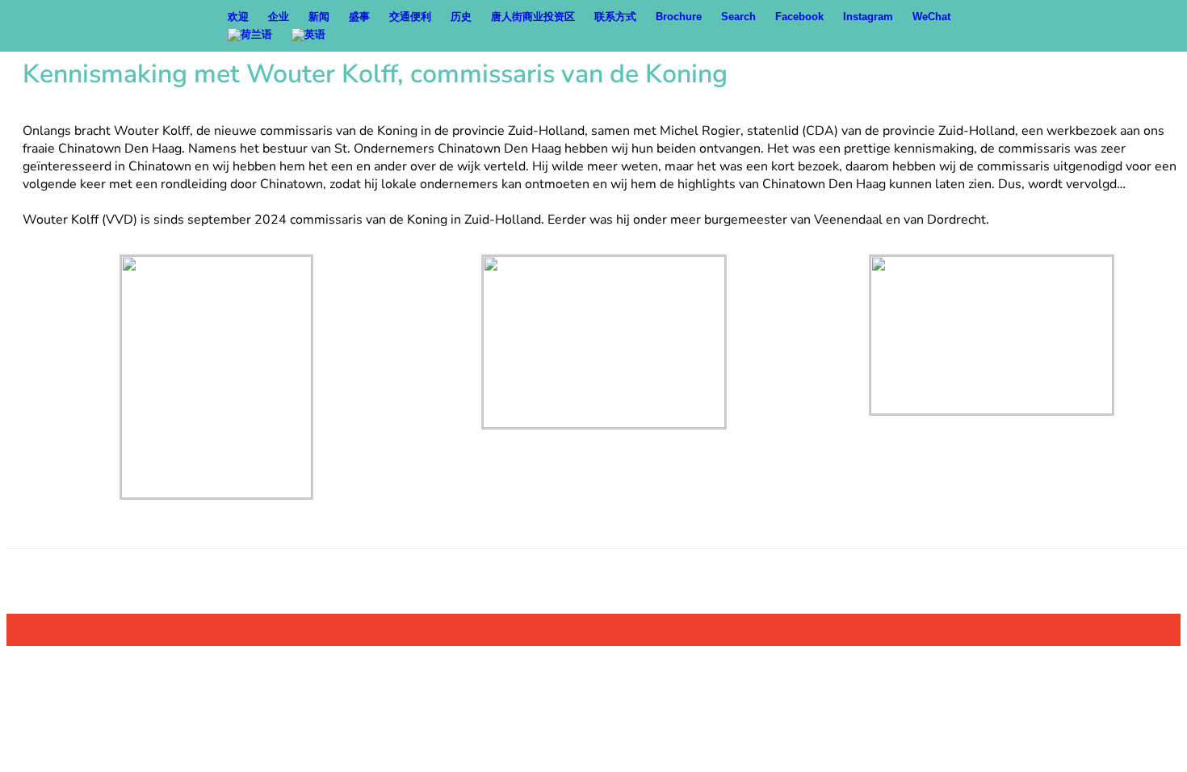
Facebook (799, 16)
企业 (278, 16)
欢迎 (238, 16)
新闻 (318, 16)
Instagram (868, 16)
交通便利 (410, 16)
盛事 (359, 16)
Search (738, 16)
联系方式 (615, 16)
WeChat (931, 16)
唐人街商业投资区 (533, 16)
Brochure (679, 16)
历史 (461, 16)
